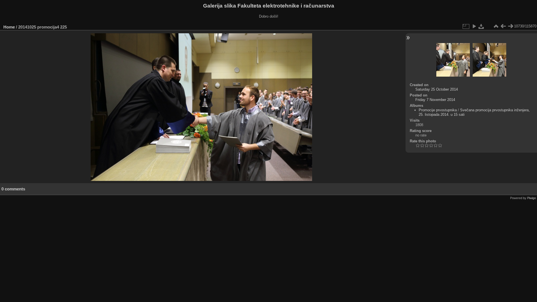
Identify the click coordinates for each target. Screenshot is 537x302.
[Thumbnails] (496, 26)
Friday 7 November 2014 (435, 100)
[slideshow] (474, 26)
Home (9, 27)
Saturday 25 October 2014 (436, 89)
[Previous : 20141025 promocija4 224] (503, 26)
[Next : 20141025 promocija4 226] (510, 26)
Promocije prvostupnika (438, 110)
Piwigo (531, 198)
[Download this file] (481, 26)
